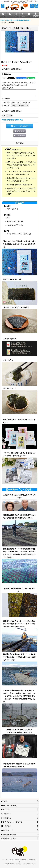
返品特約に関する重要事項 (13, 120)
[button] (2, 6)
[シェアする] (4, 78)
